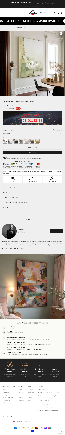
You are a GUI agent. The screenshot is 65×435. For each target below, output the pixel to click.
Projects (30, 397)
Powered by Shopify (31, 424)
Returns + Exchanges (8, 397)
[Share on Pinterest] (12, 187)
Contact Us (31, 395)
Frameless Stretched (10, 141)
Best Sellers (21, 397)
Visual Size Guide (58, 130)
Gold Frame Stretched (37, 141)
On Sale (20, 395)
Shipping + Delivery (7, 395)
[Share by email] (14, 187)
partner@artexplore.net (52, 410)
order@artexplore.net (49, 407)
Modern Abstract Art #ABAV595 (16, 28)
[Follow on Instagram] (7, 416)
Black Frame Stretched (15, 141)
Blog (29, 400)
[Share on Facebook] (8, 187)
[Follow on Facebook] (3, 416)
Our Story (30, 389)
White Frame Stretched (26, 141)
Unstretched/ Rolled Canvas (5, 141)
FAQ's (4, 389)
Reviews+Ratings (7, 392)
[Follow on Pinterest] (11, 416)
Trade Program (6, 403)
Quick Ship (21, 392)
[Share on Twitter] (10, 187)
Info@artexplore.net (50, 404)
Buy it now (32, 152)
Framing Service (6, 400)
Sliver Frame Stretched (21, 141)
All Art (20, 389)
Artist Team (31, 392)
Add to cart (32, 147)
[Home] (3, 28)
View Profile (56, 231)
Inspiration (21, 400)
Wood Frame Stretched (31, 141)
